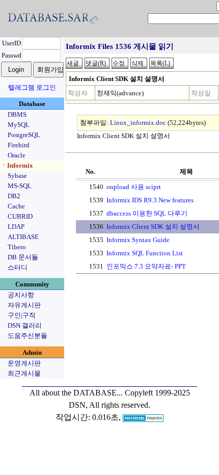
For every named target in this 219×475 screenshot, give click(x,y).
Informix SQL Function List (144, 253)
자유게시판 (24, 305)
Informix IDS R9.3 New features (150, 200)
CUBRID (20, 216)
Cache (16, 206)
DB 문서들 (23, 257)
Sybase (17, 175)
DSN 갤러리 (25, 325)
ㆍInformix (17, 165)
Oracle (16, 155)
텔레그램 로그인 (32, 87)
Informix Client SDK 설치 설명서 (153, 226)
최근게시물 (24, 373)
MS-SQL (20, 186)
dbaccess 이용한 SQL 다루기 (146, 213)
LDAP (16, 226)
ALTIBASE (23, 237)
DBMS (17, 114)
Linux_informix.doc (138, 122)
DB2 (14, 196)
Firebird (19, 145)
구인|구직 (22, 315)
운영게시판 (24, 363)
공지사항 (21, 295)
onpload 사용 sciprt (133, 187)
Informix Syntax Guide (138, 240)
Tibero (17, 247)
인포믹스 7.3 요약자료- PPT (146, 266)
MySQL (19, 124)
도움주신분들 (27, 335)
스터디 (18, 267)
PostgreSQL (24, 135)
